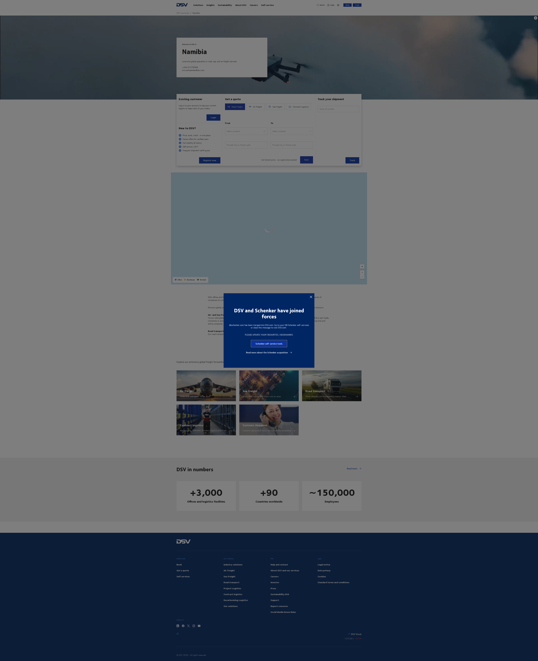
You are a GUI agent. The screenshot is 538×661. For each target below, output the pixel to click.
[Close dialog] (311, 296)
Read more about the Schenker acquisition (267, 352)
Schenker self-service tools (269, 343)
